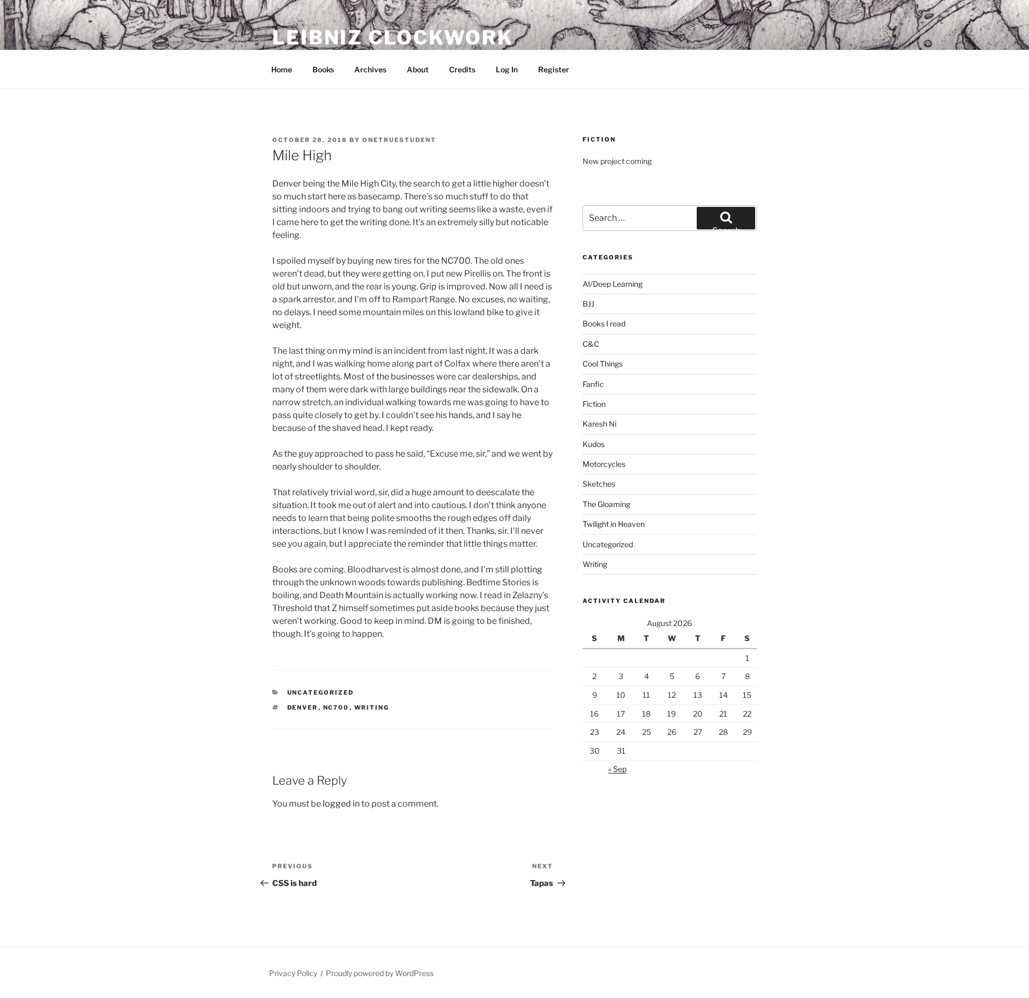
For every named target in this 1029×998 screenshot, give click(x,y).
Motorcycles (604, 463)
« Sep (617, 768)
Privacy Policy (293, 973)
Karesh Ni (599, 423)
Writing (372, 707)
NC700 (336, 707)
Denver (302, 707)
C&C (591, 343)
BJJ (588, 303)
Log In (507, 69)
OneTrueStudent (399, 140)
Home (281, 69)
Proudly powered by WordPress (380, 973)
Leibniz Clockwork (392, 37)
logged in (341, 804)
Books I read (604, 323)
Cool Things (603, 363)
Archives (370, 69)
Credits (462, 69)
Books (323, 69)
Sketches (599, 483)
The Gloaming (606, 504)
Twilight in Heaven (614, 523)
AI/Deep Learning (613, 283)
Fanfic (593, 384)
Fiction (594, 403)
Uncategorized (320, 692)
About (418, 69)
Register (553, 69)
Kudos (594, 444)
